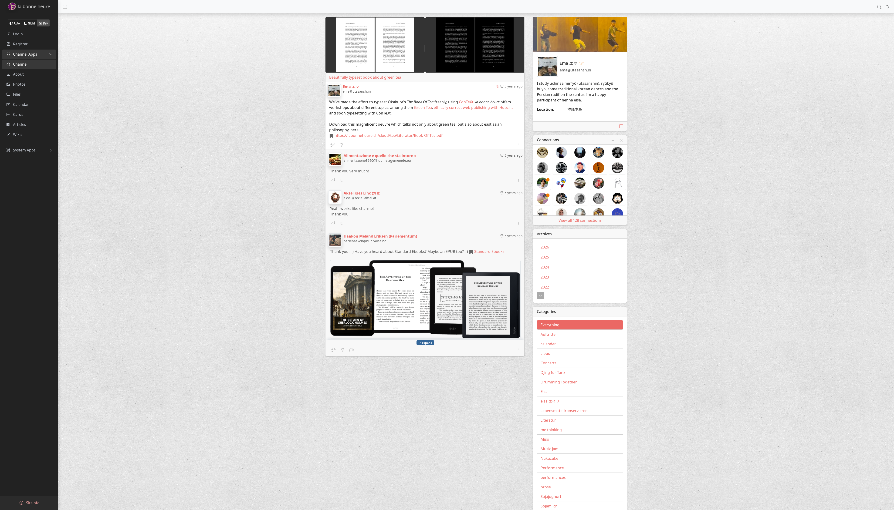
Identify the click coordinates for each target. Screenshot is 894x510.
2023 (545, 277)
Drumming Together (559, 382)
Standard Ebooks (489, 251)
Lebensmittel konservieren (564, 410)
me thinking (551, 429)
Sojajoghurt (551, 496)
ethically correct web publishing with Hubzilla (474, 107)
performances (553, 477)
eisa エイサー (552, 401)
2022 (545, 287)
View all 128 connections (580, 220)
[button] (65, 6)
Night (31, 23)
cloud (545, 353)
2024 (545, 267)
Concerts (548, 363)
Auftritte (548, 334)
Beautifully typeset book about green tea (365, 77)
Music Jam (550, 448)
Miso (545, 439)
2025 (545, 257)
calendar (548, 343)
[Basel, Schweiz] (497, 86)
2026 (545, 247)
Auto (17, 23)
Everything (550, 324)
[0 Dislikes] (341, 144)
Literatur (548, 420)
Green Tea (423, 107)
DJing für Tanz (553, 372)
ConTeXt (466, 101)
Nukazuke (549, 458)
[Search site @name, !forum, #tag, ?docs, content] (879, 6)
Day (45, 23)
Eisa (544, 391)
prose (546, 487)
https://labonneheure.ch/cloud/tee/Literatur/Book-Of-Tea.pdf (389, 135)
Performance (552, 467)
